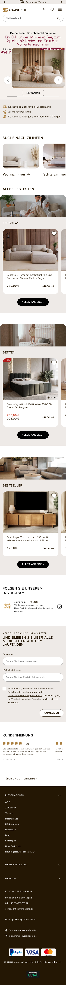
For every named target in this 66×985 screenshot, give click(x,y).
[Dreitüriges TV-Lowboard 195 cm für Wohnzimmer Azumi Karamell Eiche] (30, 512)
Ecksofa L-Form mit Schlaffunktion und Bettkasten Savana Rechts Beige (29, 276)
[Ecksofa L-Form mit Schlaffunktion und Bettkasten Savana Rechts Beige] (30, 250)
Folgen (34, 601)
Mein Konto (12, 878)
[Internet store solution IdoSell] (33, 974)
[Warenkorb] (44, 9)
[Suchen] (57, 18)
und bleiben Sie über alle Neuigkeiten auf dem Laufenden (28, 641)
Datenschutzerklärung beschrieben (25, 695)
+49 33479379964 (18, 903)
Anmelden (51, 713)
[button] (8, 80)
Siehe (46, 286)
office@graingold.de (23, 909)
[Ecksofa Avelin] (33, 63)
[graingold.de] (14, 10)
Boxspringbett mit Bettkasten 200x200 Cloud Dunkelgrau (29, 406)
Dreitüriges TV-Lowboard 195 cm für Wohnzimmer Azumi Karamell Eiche (28, 539)
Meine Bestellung (16, 864)
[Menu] (59, 9)
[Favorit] (52, 9)
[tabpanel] (33, 63)
